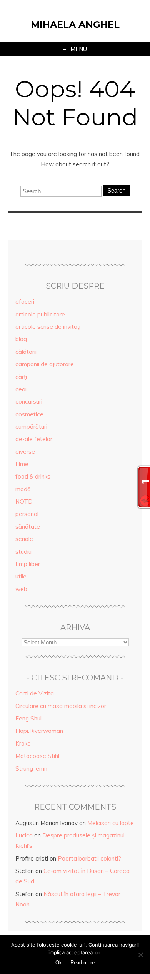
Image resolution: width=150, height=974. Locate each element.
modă (23, 489)
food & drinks (32, 476)
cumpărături (31, 426)
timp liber (27, 564)
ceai (21, 389)
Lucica (24, 835)
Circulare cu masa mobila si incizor (60, 706)
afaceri (24, 301)
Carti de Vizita (34, 693)
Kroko (23, 743)
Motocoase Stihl (37, 755)
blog (21, 339)
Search (116, 190)
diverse (25, 451)
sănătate (27, 526)
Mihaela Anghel (75, 24)
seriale (24, 539)
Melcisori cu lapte (110, 823)
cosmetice (29, 414)
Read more (82, 963)
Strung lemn (31, 768)
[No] (140, 955)
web (21, 589)
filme (21, 464)
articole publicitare (40, 314)
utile (21, 576)
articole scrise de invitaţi (47, 326)
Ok (58, 963)
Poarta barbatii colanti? (89, 858)
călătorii (26, 351)
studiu (23, 551)
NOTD (24, 501)
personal (26, 513)
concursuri (28, 401)
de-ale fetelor (33, 439)
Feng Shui (28, 718)
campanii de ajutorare (44, 364)
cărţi (21, 376)
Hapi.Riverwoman (39, 730)
